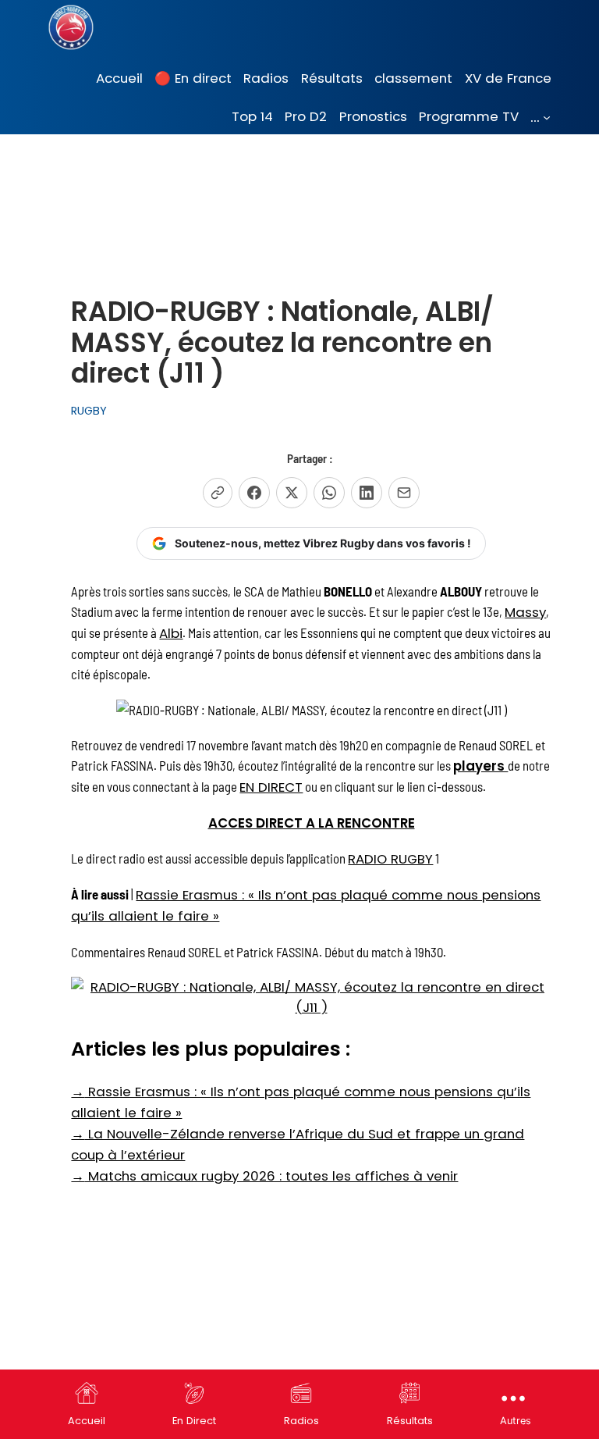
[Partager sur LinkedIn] (366, 492)
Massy (525, 612)
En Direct (194, 1420)
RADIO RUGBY (390, 859)
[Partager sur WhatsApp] (329, 492)
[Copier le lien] (217, 493)
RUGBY (89, 411)
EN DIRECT (271, 787)
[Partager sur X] (291, 492)
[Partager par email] (404, 492)
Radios (301, 1420)
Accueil (86, 1420)
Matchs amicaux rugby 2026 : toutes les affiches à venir (264, 1176)
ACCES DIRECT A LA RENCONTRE (311, 823)
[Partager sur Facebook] (254, 492)
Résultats (410, 1420)
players (480, 766)
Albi (171, 633)
